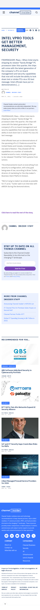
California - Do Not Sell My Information (29, 588)
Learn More (6, 110)
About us (8, 545)
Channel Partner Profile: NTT (14, 314)
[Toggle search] (36, 12)
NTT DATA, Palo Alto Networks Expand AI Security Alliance (18, 408)
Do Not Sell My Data (26, 597)
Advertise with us (11, 550)
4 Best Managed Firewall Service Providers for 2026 (19, 482)
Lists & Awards (28, 558)
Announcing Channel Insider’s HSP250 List (19, 304)
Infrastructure (28, 554)
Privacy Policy (16, 276)
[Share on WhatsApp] (39, 30)
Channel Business (29, 545)
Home (3, 30)
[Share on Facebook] (30, 30)
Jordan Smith (6, 376)
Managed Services (20, 30)
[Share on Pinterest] (36, 30)
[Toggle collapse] (5, 604)
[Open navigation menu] (3, 12)
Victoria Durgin (7, 413)
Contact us (8, 547)
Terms (8, 276)
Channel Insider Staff (13, 92)
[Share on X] (33, 30)
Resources (26, 561)
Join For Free (20, 269)
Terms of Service (4, 588)
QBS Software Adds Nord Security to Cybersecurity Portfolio (17, 371)
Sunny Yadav (6, 486)
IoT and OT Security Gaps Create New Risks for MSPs (19, 445)
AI (23, 551)
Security (11, 30)
